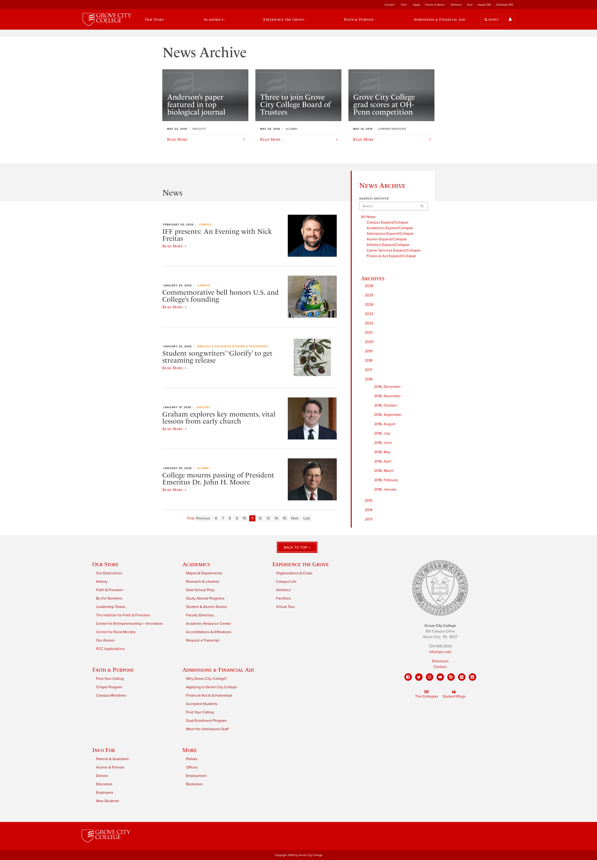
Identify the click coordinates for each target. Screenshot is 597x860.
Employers (104, 792)
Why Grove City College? (206, 678)
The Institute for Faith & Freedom (123, 615)
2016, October (385, 405)
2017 (368, 370)
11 (252, 518)
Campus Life (286, 581)
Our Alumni (105, 640)
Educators (104, 784)
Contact (440, 666)
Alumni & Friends (110, 767)
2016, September (388, 414)
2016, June (383, 442)
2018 (368, 360)
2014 (368, 510)
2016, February (386, 480)
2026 (369, 286)
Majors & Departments (204, 573)
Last (306, 518)
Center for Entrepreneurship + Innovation (129, 623)
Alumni (203, 468)
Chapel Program (109, 687)
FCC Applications (110, 648)
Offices (192, 767)
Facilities (283, 598)
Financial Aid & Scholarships (209, 695)
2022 (369, 323)
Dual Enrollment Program (206, 720)
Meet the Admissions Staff (207, 729)
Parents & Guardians (112, 759)
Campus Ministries (111, 695)
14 (276, 518)
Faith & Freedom (109, 590)
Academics (196, 564)
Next (294, 518)
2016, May (382, 452)
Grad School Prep (200, 590)
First (190, 518)
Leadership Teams (110, 606)
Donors (102, 775)
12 (260, 518)
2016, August (384, 424)
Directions (440, 661)
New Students (107, 801)
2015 (368, 500)
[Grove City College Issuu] (451, 677)
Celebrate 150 (504, 4)
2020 (369, 342)
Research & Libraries (202, 581)
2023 (369, 314)
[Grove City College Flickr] (461, 677)
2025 (369, 295)
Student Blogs (454, 696)
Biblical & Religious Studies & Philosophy (233, 346)
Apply (416, 4)
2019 (368, 351)
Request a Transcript (202, 640)
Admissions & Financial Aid (218, 670)
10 (244, 518)
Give (470, 4)
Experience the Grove (300, 564)
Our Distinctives (109, 573)
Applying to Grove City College (211, 687)
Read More (172, 246)
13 (268, 518)
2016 (368, 379)
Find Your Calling (110, 678)
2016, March (384, 470)
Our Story (105, 564)
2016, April (382, 461)
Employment (196, 775)
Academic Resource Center (208, 623)
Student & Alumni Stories (206, 606)
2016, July (382, 433)
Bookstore (194, 784)
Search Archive (374, 198)
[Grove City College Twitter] (419, 677)
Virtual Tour (285, 606)
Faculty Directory (200, 615)
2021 (368, 332)
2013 (368, 519)
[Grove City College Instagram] (429, 677)
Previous (203, 518)
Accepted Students (201, 704)
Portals (191, 759)
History (203, 407)
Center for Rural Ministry (116, 632)
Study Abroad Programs (205, 598)
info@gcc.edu (440, 651)
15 (284, 518)
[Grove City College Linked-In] (472, 677)
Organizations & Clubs (294, 573)
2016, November (387, 396)
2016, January (385, 489)
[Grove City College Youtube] (440, 677)
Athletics (456, 4)
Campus (205, 224)
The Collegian (426, 696)
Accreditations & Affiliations (208, 632)
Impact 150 (484, 4)
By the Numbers (109, 598)
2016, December (387, 386)
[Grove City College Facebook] (408, 677)
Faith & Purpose (113, 670)
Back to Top (296, 547)
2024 (369, 304)
